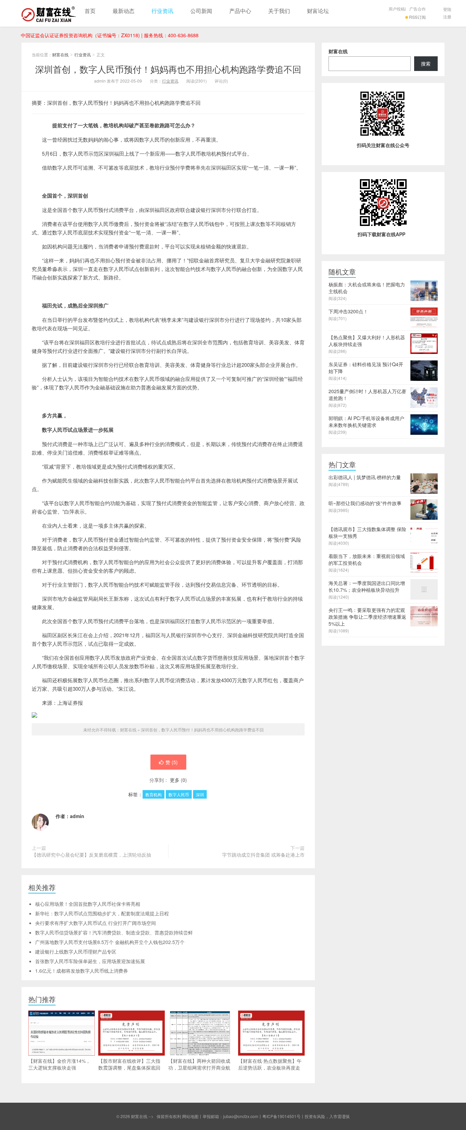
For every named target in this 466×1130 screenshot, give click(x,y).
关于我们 (279, 11)
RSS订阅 (417, 17)
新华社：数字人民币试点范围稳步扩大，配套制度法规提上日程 (102, 913)
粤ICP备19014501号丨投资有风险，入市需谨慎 (306, 1116)
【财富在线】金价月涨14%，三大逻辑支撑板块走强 (59, 1064)
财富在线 (48, 13)
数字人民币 (179, 794)
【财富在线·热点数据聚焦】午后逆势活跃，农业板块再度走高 (270, 1067)
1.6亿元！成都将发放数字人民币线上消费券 (81, 970)
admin (77, 816)
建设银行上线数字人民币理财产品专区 (75, 951)
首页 (90, 11)
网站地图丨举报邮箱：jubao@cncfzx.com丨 (222, 1116)
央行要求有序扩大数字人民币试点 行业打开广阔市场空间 (95, 922)
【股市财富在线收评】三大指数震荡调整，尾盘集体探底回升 (129, 1067)
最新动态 (123, 11)
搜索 (426, 63)
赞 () (171, 762)
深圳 (200, 794)
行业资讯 (162, 11)
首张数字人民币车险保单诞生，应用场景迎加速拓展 (90, 961)
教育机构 (153, 794)
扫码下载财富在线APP (381, 234)
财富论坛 (318, 11)
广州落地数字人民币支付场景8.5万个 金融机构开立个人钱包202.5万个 (110, 942)
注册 (447, 16)
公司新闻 (201, 11)
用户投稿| (397, 9)
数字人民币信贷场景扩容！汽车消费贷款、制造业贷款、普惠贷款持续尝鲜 (114, 932)
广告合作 (417, 9)
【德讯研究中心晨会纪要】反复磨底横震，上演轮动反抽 (91, 854)
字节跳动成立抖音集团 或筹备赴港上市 (263, 854)
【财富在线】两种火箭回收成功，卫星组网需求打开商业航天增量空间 (199, 1067)
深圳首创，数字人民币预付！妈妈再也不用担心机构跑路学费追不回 (168, 68)
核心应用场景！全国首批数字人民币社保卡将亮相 (87, 903)
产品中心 (240, 11)
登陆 (447, 9)
